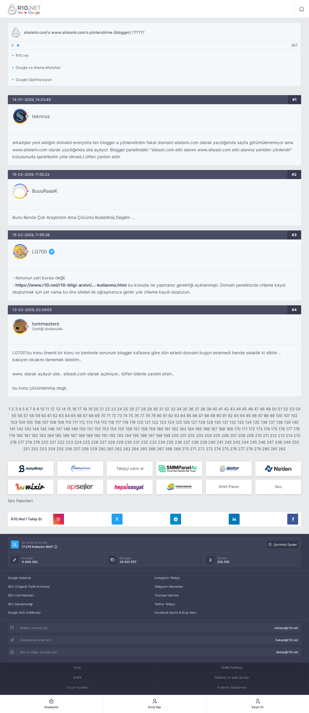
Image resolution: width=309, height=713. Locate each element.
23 (113, 408)
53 (291, 408)
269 (177, 448)
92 (230, 415)
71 (108, 415)
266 (152, 448)
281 (274, 448)
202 (191, 435)
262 (118, 448)
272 (201, 448)
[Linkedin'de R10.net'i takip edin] (234, 519)
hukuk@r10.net (287, 640)
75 (131, 415)
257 (76, 448)
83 (176, 415)
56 (20, 415)
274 (217, 448)
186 (66, 435)
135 (256, 422)
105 (29, 422)
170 (237, 428)
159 (152, 428)
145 (43, 428)
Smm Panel (228, 486)
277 (241, 448)
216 (13, 442)
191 (105, 435)
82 (170, 415)
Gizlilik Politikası (231, 667)
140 (295, 422)
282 (282, 448)
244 (245, 442)
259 (93, 448)
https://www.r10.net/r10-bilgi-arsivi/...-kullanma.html (71, 285)
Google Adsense (19, 578)
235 (170, 442)
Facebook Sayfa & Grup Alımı (175, 612)
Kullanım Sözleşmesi (232, 687)
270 (185, 448)
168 (221, 428)
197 (151, 435)
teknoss (41, 116)
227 (103, 442)
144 (35, 428)
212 (273, 435)
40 (214, 408)
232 (144, 442)
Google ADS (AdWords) (24, 612)
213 (281, 435)
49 (268, 408)
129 (209, 422)
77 (142, 415)
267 (160, 448)
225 (86, 442)
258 (85, 448)
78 (147, 415)
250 (295, 442)
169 (229, 428)
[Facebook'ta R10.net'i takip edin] (292, 519)
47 (256, 408)
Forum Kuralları (77, 687)
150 (82, 428)
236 (178, 442)
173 (259, 428)
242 (228, 442)
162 (175, 428)
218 (28, 442)
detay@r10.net (287, 652)
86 (195, 415)
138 (279, 422)
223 (69, 442)
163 (183, 428)
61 (49, 415)
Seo (278, 486)
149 (74, 428)
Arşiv (77, 667)
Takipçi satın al (129, 468)
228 (111, 442)
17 (79, 408)
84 (182, 415)
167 (214, 428)
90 (218, 415)
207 (233, 435)
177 (289, 428)
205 (216, 435)
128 (202, 422)
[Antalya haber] (179, 487)
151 (90, 428)
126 (186, 422)
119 (132, 422)
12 (52, 408)
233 (153, 442)
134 (248, 422)
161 (167, 428)
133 (240, 422)
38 (202, 408)
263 (126, 448)
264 (135, 448)
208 (241, 435)
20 (96, 408)
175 (274, 428)
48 (262, 408)
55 (13, 415)
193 (120, 435)
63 (61, 415)
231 (136, 442)
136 (264, 422)
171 (244, 428)
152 (97, 428)
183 (42, 435)
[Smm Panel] (31, 468)
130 (217, 422)
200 (175, 435)
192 (112, 435)
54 (297, 408)
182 (34, 435)
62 (55, 415)
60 (43, 415)
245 (253, 442)
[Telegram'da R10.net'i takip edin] (175, 519)
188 (81, 435)
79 (153, 415)
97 (260, 415)
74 (125, 415)
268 (168, 448)
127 (194, 422)
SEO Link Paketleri (21, 595)
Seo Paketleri (20, 500)
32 (166, 408)
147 (59, 428)
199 (167, 435)
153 (105, 428)
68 (91, 415)
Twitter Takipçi (164, 604)
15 (69, 408)
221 (52, 442)
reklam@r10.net (286, 628)
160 (160, 428)
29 (149, 408)
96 (254, 415)
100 (279, 415)
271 (193, 448)
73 (119, 415)
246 (262, 442)
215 (297, 435)
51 (280, 408)
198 (159, 435)
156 (129, 428)
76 (136, 415)
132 (232, 422)
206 (225, 435)
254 (51, 448)
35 (185, 408)
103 (14, 422)
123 (163, 422)
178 (296, 428)
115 (104, 422)
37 (197, 408)
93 (236, 415)
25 (125, 408)
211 (266, 435)
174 (267, 428)
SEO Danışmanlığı (20, 604)
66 (79, 415)
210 (258, 435)
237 (186, 442)
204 (208, 435)
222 (61, 442)
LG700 (39, 252)
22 (107, 408)
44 (238, 408)
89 (212, 415)
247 (270, 442)
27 (137, 408)
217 (21, 442)
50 (274, 408)
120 (140, 422)
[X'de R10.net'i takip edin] (117, 519)
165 (198, 428)
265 (143, 448)
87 (201, 415)
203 (199, 435)
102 (294, 415)
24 (119, 408)
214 (289, 435)
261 (110, 448)
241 (220, 442)
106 (37, 422)
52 (285, 408)
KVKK (77, 677)
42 (226, 408)
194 (128, 435)
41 (220, 408)
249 (287, 442)
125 (178, 422)
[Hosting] (80, 468)
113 (89, 422)
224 (77, 442)
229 (119, 442)
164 (190, 428)
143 (27, 428)
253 (43, 448)
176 (282, 428)
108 (52, 422)
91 (224, 415)
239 (203, 442)
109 (60, 422)
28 (143, 408)
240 (211, 442)
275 (225, 448)
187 (74, 435)
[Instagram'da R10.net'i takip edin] (58, 519)
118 (125, 422)
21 (102, 408)
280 (265, 448)
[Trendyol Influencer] (31, 487)
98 (266, 415)
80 (159, 415)
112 (82, 422)
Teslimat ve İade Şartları (232, 677)
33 (172, 408)
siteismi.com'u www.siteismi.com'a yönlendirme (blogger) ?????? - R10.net (24, 9)
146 (51, 428)
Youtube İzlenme (166, 595)
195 (135, 435)
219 (36, 442)
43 (232, 408)
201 (183, 435)
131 (225, 422)
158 (144, 428)
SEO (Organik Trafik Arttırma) (29, 586)
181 (27, 435)
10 (42, 408)
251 (26, 448)
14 (63, 408)
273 (209, 448)
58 (31, 415)
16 (74, 408)
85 (188, 415)
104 (21, 422)
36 (191, 408)
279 (257, 448)
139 (287, 422)
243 (236, 442)
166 (206, 428)
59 (37, 415)
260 (102, 448)
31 (161, 408)
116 (111, 422)
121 (148, 422)
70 (103, 415)
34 (179, 408)
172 (252, 428)
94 (242, 415)
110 (68, 422)
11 (47, 408)
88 (206, 415)
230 (128, 442)
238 (195, 442)
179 (12, 435)
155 (121, 428)
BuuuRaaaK (44, 190)
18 (85, 408)
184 (50, 435)
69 (97, 415)
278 (249, 448)
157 (136, 428)
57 (26, 415)
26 (131, 408)
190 (97, 435)
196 (143, 435)
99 (272, 415)
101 (287, 415)
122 (155, 422)
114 (97, 422)
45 (244, 408)
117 (118, 422)
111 (75, 422)
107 (45, 422)
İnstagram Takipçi (167, 578)
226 (94, 442)
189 (89, 435)
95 (248, 415)
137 (272, 422)
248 (278, 442)
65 (73, 415)
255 (60, 448)
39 (208, 408)
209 (250, 435)
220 (44, 442)
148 (66, 428)
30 (155, 408)
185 (58, 435)
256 (68, 448)
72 (114, 415)
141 (12, 428)
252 (34, 448)
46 (250, 408)
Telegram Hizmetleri (168, 586)
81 (165, 415)
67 (85, 415)
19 (90, 408)
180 (19, 435)
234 (161, 442)
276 (233, 448)
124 (170, 422)
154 (113, 428)
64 (67, 415)
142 (20, 428)
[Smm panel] (179, 468)
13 (58, 408)
